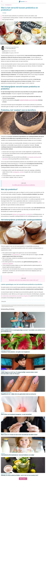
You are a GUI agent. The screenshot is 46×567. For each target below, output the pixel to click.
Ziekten (2, 370)
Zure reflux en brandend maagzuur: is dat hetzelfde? (16, 414)
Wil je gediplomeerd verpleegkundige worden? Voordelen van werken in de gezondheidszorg (23, 330)
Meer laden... (23, 478)
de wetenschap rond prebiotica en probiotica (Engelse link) (15, 295)
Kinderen (3, 453)
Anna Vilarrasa (12, 48)
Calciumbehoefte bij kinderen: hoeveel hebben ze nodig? (17, 455)
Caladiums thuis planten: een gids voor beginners (15, 352)
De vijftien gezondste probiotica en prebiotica (23, 185)
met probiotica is (16, 254)
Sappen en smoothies (5, 473)
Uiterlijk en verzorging (6, 328)
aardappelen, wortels (18, 172)
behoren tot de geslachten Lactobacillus (22, 214)
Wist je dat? (3, 433)
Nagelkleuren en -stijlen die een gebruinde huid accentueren (18, 394)
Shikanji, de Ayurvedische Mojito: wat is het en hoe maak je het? (19, 475)
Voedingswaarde (8, 4)
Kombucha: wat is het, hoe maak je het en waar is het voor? (23, 280)
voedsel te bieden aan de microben (28, 100)
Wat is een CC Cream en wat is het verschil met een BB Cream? (19, 434)
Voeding (2, 4)
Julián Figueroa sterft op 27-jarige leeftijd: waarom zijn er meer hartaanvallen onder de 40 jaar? (19, 372)
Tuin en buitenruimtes (6, 350)
